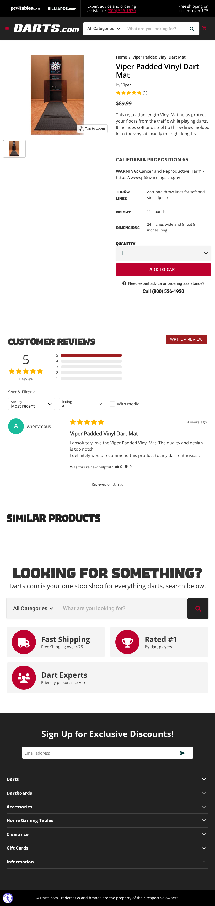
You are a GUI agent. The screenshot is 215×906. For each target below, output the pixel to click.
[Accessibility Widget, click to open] (8, 898)
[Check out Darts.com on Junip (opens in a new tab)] (117, 484)
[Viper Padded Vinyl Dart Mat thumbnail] (14, 148)
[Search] (192, 28)
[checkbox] (133, 404)
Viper (126, 84)
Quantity (126, 242)
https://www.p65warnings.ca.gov (148, 177)
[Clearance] (107, 834)
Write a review (186, 339)
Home (121, 57)
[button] (131, 92)
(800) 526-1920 (122, 10)
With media (128, 404)
